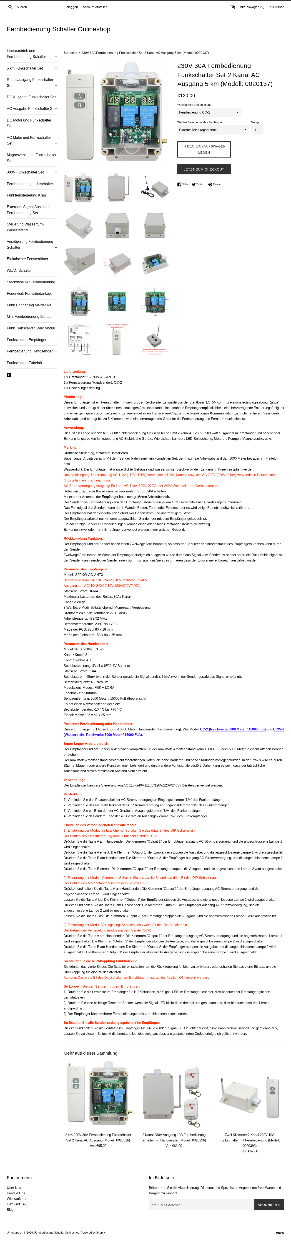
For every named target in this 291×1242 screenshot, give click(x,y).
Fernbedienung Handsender (32, 351)
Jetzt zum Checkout (204, 169)
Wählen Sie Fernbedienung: (194, 104)
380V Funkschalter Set (32, 172)
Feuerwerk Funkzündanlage (29, 293)
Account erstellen (95, 7)
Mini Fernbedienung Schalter (30, 316)
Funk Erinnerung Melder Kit (29, 305)
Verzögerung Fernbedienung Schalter (32, 244)
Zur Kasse (276, 7)
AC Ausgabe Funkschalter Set (32, 109)
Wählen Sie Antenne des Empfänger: (200, 122)
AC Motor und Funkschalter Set (32, 140)
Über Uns (14, 1188)
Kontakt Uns (16, 1193)
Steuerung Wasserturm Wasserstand (25, 227)
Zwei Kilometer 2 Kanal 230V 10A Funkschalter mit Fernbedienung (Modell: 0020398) (249, 1140)
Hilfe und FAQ (17, 1204)
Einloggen (71, 7)
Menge (255, 122)
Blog (10, 1209)
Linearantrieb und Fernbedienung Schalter (32, 54)
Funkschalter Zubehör (32, 363)
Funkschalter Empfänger (32, 340)
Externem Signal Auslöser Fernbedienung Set (32, 210)
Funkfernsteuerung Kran (26, 195)
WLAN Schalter (19, 270)
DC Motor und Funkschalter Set (32, 123)
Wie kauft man (17, 1199)
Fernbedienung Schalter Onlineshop (58, 29)
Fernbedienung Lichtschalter (32, 184)
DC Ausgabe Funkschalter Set (32, 97)
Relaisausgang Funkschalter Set (32, 83)
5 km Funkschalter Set (32, 68)
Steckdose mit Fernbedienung (31, 282)
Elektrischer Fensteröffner (27, 259)
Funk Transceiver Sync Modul (31, 328)
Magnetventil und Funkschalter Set (32, 158)
